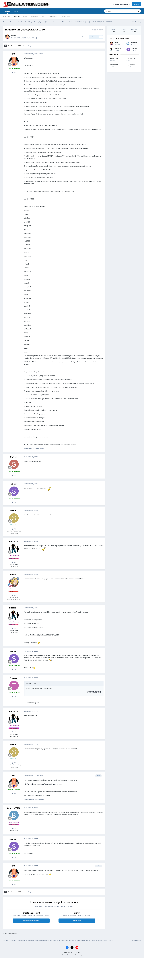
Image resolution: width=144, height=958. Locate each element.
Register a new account (31, 920)
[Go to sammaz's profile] (14, 491)
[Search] (138, 11)
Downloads (34, 16)
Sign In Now (77, 920)
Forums (17, 16)
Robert (13, 574)
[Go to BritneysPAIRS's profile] (14, 815)
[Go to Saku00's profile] (14, 518)
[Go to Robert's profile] (14, 582)
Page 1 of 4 (32, 46)
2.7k (14, 562)
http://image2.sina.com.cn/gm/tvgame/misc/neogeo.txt (42, 784)
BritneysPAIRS (13, 808)
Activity (16, 11)
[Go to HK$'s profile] (7, 36)
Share (83, 37)
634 (14, 696)
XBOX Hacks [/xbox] (29, 38)
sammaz (13, 484)
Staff (43, 16)
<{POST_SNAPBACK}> (94, 692)
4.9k (14, 828)
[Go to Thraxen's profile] (14, 685)
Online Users (53, 16)
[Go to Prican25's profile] (14, 549)
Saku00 (13, 511)
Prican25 (13, 541)
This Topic (130, 11)
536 (14, 502)
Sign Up (136, 4)
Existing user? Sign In (121, 4)
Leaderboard (65, 16)
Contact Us (68, 952)
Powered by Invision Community (72, 955)
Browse (7, 11)
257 (14, 475)
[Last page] (23, 46)
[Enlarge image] (49, 489)
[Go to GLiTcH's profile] (14, 464)
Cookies (77, 952)
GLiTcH (13, 457)
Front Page (6, 16)
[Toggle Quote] (27, 683)
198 (14, 72)
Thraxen (13, 678)
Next (19, 46)
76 (15, 529)
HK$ (14, 35)
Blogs (25, 16)
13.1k (14, 595)
